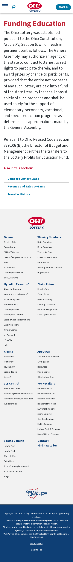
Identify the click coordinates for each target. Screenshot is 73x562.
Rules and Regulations (47, 309)
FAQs (6, 476)
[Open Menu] (5, 7)
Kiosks (8, 352)
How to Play (9, 446)
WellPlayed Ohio (11, 534)
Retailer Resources (46, 393)
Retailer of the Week (46, 403)
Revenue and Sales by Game (26, 186)
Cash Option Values (46, 314)
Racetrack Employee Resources (18, 398)
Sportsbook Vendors (13, 471)
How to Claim (43, 289)
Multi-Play (8, 361)
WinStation (9, 356)
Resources (42, 367)
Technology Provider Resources (18, 393)
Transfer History (18, 194)
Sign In (63, 7)
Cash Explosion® (11, 309)
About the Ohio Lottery (48, 356)
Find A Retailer (47, 445)
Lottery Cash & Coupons (48, 429)
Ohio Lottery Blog (45, 377)
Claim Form (43, 294)
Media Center (43, 372)
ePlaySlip (8, 340)
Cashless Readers (45, 419)
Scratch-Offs (10, 242)
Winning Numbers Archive (49, 267)
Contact (43, 441)
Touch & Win (9, 267)
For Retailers (46, 384)
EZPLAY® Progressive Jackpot (17, 257)
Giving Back (43, 361)
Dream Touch (10, 372)
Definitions (9, 461)
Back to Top (36, 549)
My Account (9, 335)
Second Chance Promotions (17, 319)
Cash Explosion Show (13, 272)
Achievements (11, 304)
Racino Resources (12, 388)
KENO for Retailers (45, 409)
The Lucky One (11, 277)
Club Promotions (11, 324)
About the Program (13, 289)
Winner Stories (10, 330)
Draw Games (10, 247)
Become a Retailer (46, 398)
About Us (43, 352)
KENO (6, 262)
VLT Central (11, 384)
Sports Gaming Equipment (16, 466)
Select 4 (7, 377)
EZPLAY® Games (11, 252)
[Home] (34, 7)
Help (6, 345)
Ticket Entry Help (12, 299)
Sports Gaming (44, 414)
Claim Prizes (45, 284)
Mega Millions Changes (48, 434)
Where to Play (10, 456)
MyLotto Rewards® (16, 284)
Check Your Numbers (47, 257)
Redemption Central (13, 314)
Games (8, 237)
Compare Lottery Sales (23, 179)
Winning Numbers (49, 237)
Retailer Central (44, 388)
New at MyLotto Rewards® (16, 294)
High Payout (43, 272)
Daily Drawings (44, 242)
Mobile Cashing (44, 299)
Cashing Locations (46, 304)
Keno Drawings (44, 247)
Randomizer (43, 262)
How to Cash (10, 451)
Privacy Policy (36, 543)
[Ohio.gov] (36, 493)
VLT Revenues (10, 403)
